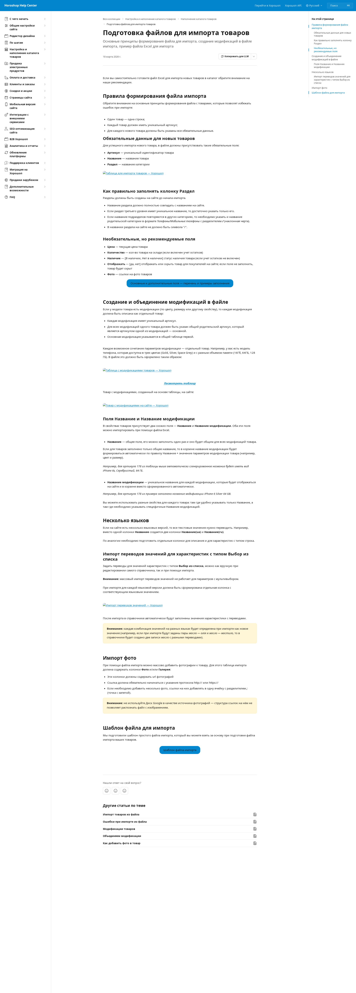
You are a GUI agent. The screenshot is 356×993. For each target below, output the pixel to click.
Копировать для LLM (237, 56)
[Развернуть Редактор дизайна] (44, 36)
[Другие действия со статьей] (254, 56)
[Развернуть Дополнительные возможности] (44, 186)
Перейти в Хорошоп (268, 5)
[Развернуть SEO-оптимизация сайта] (44, 128)
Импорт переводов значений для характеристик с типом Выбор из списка (332, 79)
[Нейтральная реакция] (115, 790)
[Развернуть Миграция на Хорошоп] (44, 169)
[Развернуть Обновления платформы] (44, 152)
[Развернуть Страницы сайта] (44, 97)
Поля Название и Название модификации (329, 66)
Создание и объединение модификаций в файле (326, 57)
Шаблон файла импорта (179, 750)
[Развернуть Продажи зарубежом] (44, 180)
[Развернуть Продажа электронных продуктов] (44, 63)
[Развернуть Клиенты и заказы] (44, 84)
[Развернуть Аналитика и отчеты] (44, 145)
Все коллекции (111, 19)
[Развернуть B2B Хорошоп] (44, 139)
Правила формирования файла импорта (330, 26)
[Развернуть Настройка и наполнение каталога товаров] (44, 49)
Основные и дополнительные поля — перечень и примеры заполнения (180, 283)
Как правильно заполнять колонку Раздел (333, 42)
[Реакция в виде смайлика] (124, 790)
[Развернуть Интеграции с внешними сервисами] (44, 114)
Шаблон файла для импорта (328, 92)
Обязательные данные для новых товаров (332, 34)
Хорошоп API (293, 5)
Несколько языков (322, 72)
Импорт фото (319, 87)
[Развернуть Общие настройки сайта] (44, 25)
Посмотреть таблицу (180, 383)
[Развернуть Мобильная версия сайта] (44, 104)
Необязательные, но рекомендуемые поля (325, 50)
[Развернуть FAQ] (44, 197)
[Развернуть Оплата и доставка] (44, 77)
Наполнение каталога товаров (198, 19)
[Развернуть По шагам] (44, 42)
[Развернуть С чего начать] (44, 19)
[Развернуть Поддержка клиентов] (44, 163)
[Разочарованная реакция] (106, 790)
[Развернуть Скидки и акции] (44, 91)
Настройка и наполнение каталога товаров (150, 19)
